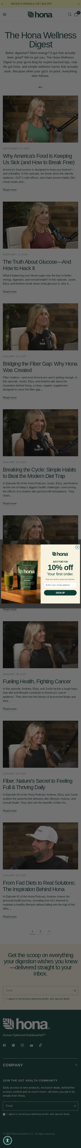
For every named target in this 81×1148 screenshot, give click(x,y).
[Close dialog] (77, 547)
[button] (7, 1140)
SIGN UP (60, 593)
